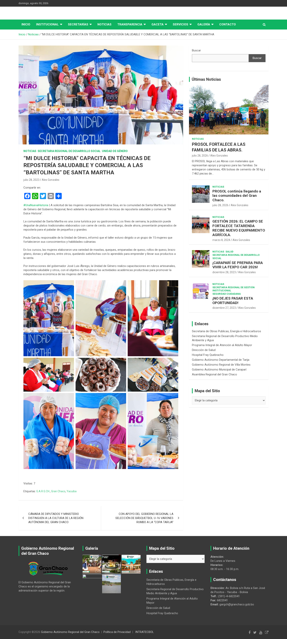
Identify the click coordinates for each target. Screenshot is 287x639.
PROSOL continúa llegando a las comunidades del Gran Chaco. (236, 195)
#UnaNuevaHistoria (35, 205)
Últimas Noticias (206, 79)
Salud (229, 251)
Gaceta (158, 24)
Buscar (196, 50)
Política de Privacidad (117, 632)
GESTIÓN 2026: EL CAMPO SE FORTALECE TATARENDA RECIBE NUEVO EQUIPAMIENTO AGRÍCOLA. (238, 228)
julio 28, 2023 (31, 179)
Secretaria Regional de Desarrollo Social (69, 151)
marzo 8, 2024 (221, 240)
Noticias (104, 24)
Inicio (25, 24)
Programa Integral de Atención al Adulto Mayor (222, 345)
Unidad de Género (115, 151)
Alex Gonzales (50, 179)
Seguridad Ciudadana (226, 294)
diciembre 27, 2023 (224, 307)
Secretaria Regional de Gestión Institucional (233, 289)
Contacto (227, 24)
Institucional (47, 24)
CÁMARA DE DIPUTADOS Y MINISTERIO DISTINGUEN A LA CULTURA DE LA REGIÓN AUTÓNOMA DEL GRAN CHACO (55, 518)
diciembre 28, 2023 (224, 272)
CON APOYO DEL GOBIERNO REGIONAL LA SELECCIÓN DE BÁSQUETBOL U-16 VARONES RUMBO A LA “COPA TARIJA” (144, 518)
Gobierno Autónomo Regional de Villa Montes (221, 364)
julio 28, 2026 (200, 155)
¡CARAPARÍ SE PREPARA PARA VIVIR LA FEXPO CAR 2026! (237, 264)
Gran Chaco (58, 491)
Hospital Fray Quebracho (208, 355)
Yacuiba (72, 491)
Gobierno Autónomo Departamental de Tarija (220, 360)
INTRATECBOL (144, 632)
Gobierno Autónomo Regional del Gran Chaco (70, 632)
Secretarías (78, 24)
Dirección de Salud (204, 350)
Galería (203, 24)
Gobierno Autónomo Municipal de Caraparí (219, 369)
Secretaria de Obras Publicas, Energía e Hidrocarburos (226, 331)
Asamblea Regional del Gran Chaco (214, 374)
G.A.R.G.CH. (43, 491)
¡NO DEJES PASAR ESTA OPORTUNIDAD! (232, 300)
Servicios (180, 24)
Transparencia (129, 24)
